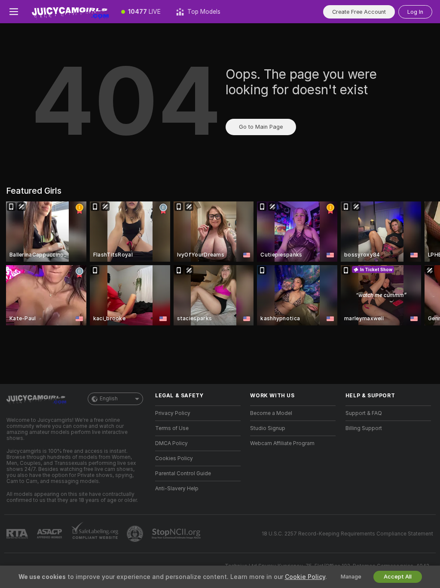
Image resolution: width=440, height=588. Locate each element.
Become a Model (271, 413)
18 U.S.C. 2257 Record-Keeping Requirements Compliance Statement (347, 534)
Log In (415, 12)
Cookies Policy (174, 458)
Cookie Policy (305, 576)
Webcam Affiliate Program (282, 443)
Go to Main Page (261, 127)
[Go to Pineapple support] (136, 534)
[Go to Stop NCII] (177, 534)
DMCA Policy (171, 443)
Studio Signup (267, 428)
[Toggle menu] (14, 11)
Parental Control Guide (183, 473)
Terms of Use (172, 428)
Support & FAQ (363, 413)
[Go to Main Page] (70, 11)
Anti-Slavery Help (177, 489)
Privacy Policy (172, 413)
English (109, 399)
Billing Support (363, 428)
